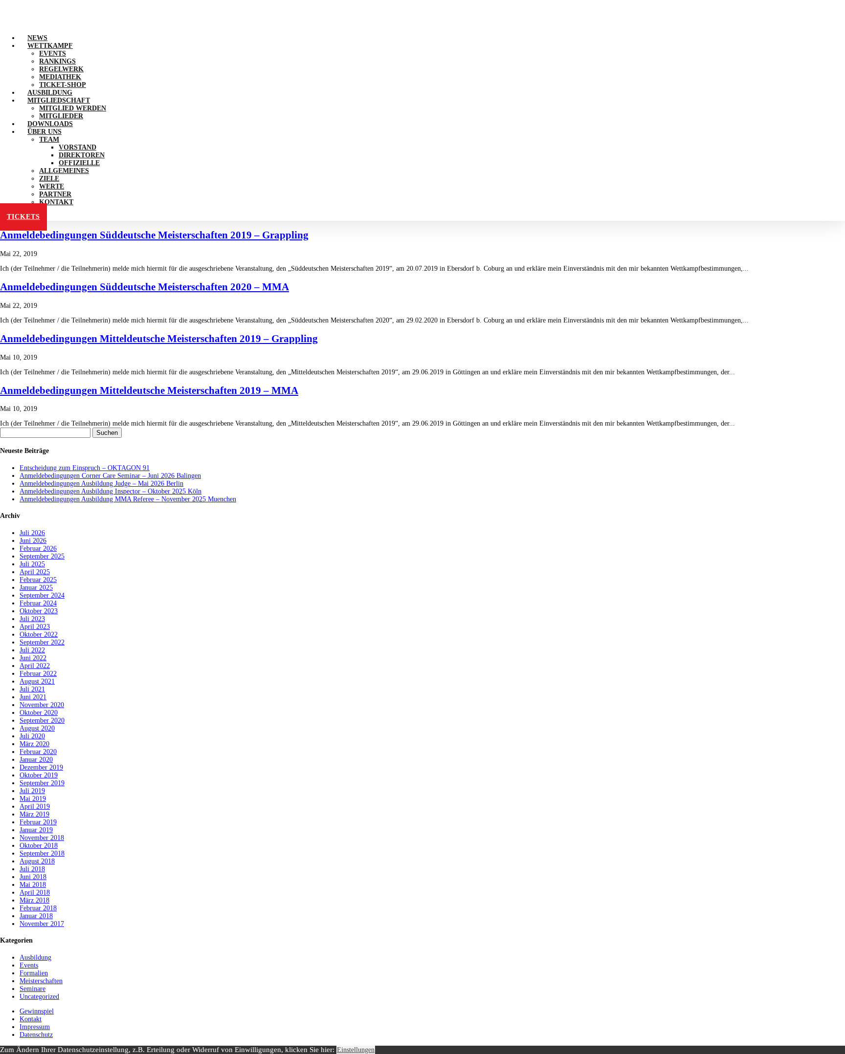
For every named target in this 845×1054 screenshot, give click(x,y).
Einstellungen (356, 1050)
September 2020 (42, 720)
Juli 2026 (32, 533)
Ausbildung (35, 957)
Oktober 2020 (39, 712)
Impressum (35, 1027)
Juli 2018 (32, 869)
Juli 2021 (32, 689)
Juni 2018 (33, 877)
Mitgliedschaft (58, 100)
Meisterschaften (41, 981)
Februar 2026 (38, 548)
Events (52, 53)
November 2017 (42, 923)
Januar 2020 (36, 759)
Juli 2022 (32, 650)
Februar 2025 (38, 579)
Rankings (57, 61)
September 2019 (42, 783)
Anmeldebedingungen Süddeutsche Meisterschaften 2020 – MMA (144, 287)
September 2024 (42, 595)
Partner (55, 194)
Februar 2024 (38, 603)
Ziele (49, 178)
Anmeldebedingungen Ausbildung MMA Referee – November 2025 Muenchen (128, 499)
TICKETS (23, 216)
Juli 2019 (32, 791)
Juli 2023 (32, 619)
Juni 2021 (33, 697)
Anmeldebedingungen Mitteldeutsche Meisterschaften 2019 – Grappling (159, 338)
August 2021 (37, 681)
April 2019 (35, 806)
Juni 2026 (33, 540)
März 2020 (34, 744)
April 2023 (35, 626)
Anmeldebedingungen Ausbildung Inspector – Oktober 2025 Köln (110, 491)
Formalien (34, 973)
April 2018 (35, 892)
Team (49, 139)
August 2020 (37, 728)
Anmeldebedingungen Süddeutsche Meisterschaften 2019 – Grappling (154, 235)
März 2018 (34, 900)
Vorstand (77, 147)
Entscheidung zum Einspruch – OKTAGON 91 (85, 468)
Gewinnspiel (37, 1011)
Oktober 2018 (39, 845)
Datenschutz (36, 1034)
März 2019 (34, 814)
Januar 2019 (36, 830)
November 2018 (42, 837)
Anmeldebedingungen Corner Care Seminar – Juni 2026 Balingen (110, 475)
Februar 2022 (38, 673)
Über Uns (44, 131)
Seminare (32, 988)
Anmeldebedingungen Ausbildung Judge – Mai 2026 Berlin (101, 483)
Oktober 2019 (39, 775)
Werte (51, 186)
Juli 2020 (32, 736)
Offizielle (79, 163)
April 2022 (35, 665)
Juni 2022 (33, 658)
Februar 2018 (38, 908)
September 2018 (42, 853)
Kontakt (56, 202)
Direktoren (82, 155)
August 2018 (37, 861)
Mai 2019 (33, 798)
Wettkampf (50, 45)
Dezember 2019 (41, 767)
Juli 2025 (32, 564)
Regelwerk (61, 69)
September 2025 (42, 556)
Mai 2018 (33, 884)
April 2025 (35, 572)
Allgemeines (64, 170)
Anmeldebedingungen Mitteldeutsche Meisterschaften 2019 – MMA (149, 390)
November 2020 (42, 705)
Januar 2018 (36, 916)
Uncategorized (39, 996)
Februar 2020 (38, 751)
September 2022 (42, 642)
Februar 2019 (38, 822)
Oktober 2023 (39, 611)
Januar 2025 (36, 587)
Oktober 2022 (39, 634)
